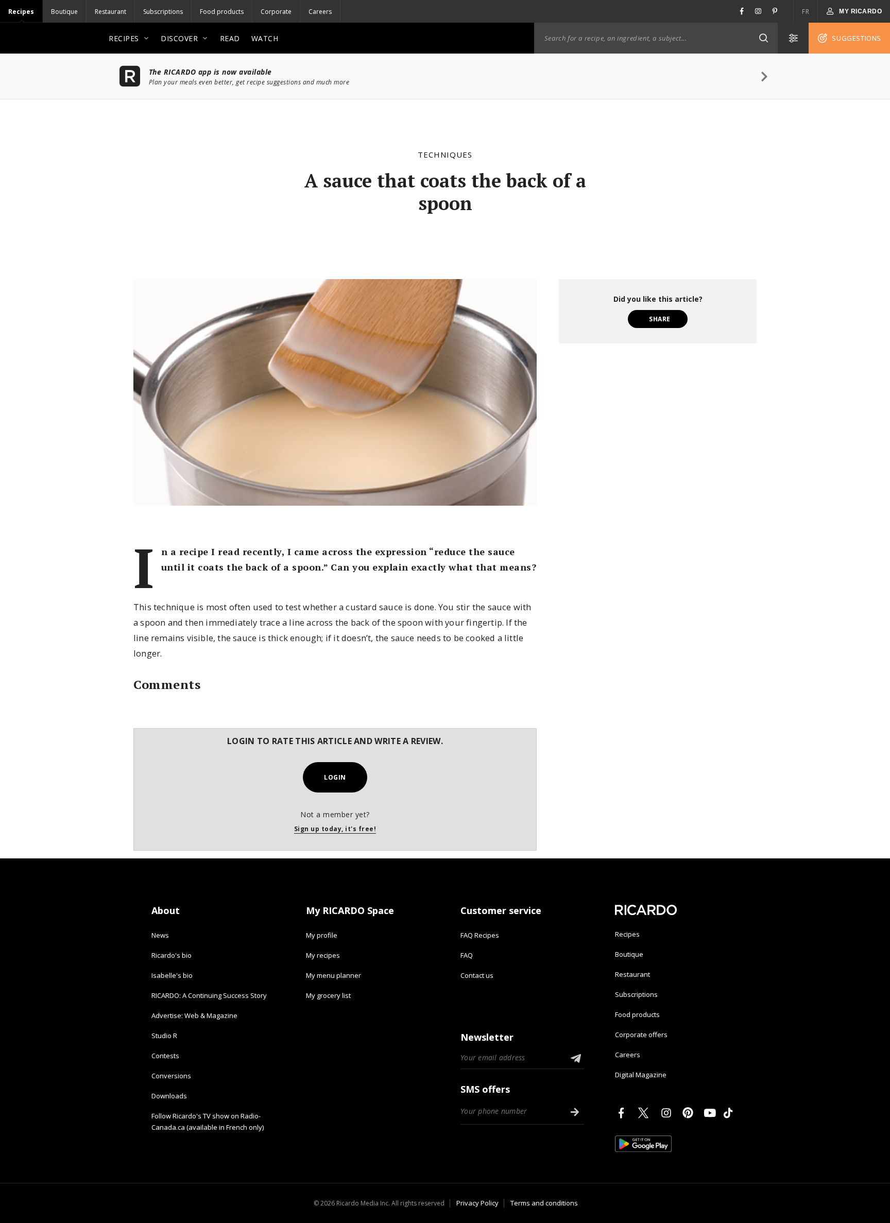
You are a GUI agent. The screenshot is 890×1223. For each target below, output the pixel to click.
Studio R (164, 1035)
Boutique (64, 11)
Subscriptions (163, 11)
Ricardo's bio (171, 955)
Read (230, 38)
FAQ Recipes (479, 935)
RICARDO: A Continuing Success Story (209, 995)
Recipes (21, 11)
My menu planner (333, 975)
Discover (179, 38)
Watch (265, 38)
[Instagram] (668, 1113)
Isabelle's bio (172, 975)
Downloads (169, 1095)
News (160, 935)
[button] (763, 38)
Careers (320, 11)
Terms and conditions (544, 1203)
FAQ (466, 955)
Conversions (171, 1075)
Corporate (276, 11)
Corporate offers (641, 1034)
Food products (222, 11)
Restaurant (110, 11)
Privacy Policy (477, 1203)
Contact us (476, 975)
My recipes (323, 955)
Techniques (445, 154)
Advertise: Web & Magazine (194, 1015)
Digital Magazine (640, 1074)
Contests (165, 1055)
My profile (321, 935)
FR (805, 11)
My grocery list (328, 995)
